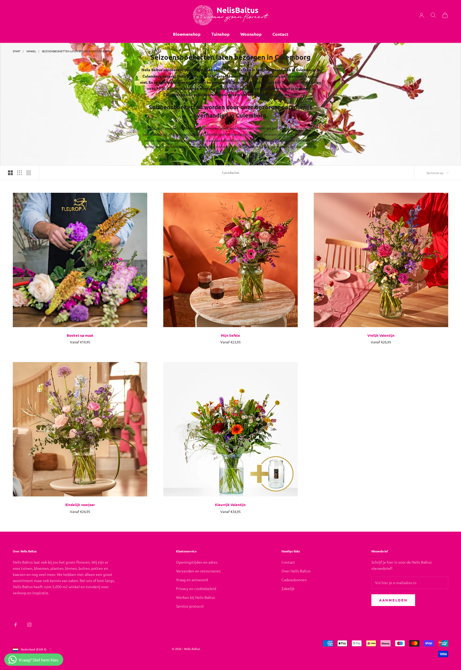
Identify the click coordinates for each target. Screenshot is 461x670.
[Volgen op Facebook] (15, 624)
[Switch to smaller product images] (19, 173)
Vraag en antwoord (192, 579)
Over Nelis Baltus (296, 570)
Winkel (31, 51)
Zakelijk (288, 588)
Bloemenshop (187, 34)
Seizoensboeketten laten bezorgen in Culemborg (77, 51)
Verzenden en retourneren (198, 570)
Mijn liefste (230, 335)
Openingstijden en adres (196, 562)
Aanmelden (393, 600)
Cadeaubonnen (294, 579)
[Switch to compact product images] (28, 173)
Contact (280, 34)
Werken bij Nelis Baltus (195, 597)
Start (17, 51)
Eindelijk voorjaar (80, 504)
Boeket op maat (80, 335)
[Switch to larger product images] (10, 173)
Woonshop (251, 34)
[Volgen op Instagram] (29, 624)
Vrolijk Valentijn (381, 335)
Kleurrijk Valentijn (230, 504)
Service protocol (190, 606)
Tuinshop (220, 34)
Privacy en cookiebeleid (196, 588)
